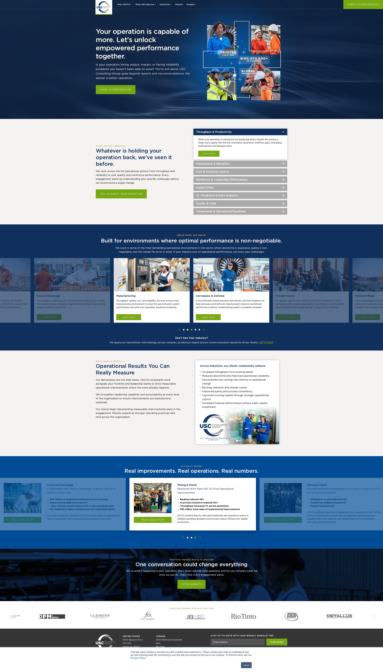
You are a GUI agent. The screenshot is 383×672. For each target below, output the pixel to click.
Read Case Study (21, 520)
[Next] (200, 537)
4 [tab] (195, 329)
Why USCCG (123, 4)
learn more (49, 317)
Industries (165, 4)
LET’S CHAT (266, 342)
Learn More (209, 153)
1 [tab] (183, 329)
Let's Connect (191, 584)
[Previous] (183, 537)
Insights (191, 4)
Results (179, 4)
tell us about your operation (121, 194)
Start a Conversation (115, 89)
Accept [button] (246, 665)
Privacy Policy (137, 658)
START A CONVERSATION (363, 4)
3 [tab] (191, 329)
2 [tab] (187, 329)
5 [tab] (199, 329)
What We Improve (145, 4)
